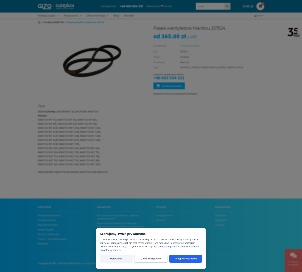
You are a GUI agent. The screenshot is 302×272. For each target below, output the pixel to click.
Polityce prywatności (172, 246)
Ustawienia (116, 258)
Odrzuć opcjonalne (151, 258)
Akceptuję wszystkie (186, 258)
